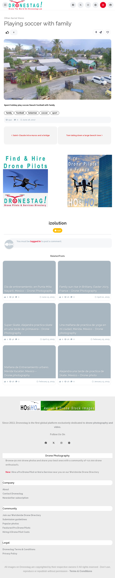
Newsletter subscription (15, 498)
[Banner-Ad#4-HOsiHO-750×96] (57, 410)
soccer (44, 113)
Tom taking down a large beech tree (83, 135)
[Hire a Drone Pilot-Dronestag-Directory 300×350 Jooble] (25, 206)
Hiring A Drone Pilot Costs (16, 532)
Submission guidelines (15, 519)
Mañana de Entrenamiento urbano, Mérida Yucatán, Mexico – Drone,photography (26, 371)
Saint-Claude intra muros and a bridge (31, 135)
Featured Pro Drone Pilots (16, 528)
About (6, 489)
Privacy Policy (10, 553)
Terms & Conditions (80, 571)
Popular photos (11, 523)
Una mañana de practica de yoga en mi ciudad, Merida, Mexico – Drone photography (82, 329)
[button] (5, 5)
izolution (57, 223)
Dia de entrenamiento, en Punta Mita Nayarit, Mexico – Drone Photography (28, 288)
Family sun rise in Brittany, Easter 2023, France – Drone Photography (84, 288)
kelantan (32, 113)
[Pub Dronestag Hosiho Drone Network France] (88, 206)
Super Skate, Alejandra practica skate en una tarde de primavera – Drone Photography (28, 329)
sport (54, 113)
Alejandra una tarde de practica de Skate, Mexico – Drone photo (81, 373)
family (9, 113)
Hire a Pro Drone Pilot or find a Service (32, 472)
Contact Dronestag (13, 493)
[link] (107, 32)
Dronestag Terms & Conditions (19, 549)
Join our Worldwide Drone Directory (22, 515)
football (20, 113)
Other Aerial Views (14, 18)
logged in (35, 241)
